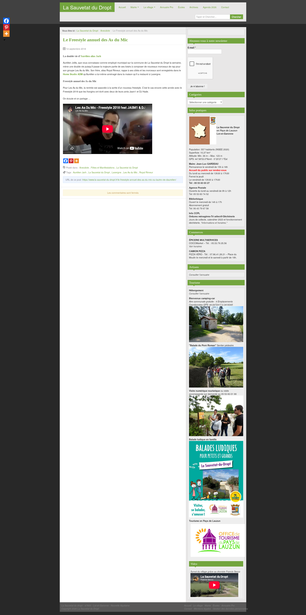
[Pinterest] (71, 160)
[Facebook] (65, 160)
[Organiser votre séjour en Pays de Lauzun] (217, 540)
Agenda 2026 (209, 7)
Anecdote (105, 30)
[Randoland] (216, 478)
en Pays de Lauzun (227, 130)
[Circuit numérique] (216, 415)
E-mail (192, 47)
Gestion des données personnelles (230, 608)
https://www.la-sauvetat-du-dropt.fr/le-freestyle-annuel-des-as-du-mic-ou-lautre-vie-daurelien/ (129, 179)
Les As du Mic (130, 172)
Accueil (122, 7)
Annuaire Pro (166, 7)
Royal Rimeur (146, 172)
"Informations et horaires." (214, 222)
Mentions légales (202, 608)
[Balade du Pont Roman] (216, 366)
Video (194, 563)
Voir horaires (195, 246)
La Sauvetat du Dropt (87, 7)
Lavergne (116, 172)
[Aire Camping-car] (216, 323)
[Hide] (4, 40)
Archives (193, 7)
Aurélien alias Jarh (90, 56)
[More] (76, 160)
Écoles (181, 7)
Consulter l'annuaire (199, 274)
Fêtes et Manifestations (102, 167)
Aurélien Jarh (79, 172)
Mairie (134, 7)
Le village (148, 7)
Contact (225, 7)
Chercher (236, 16)
